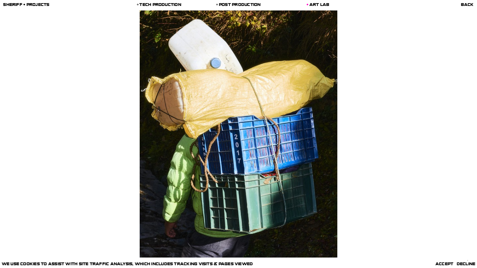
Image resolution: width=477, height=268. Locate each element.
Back (467, 5)
